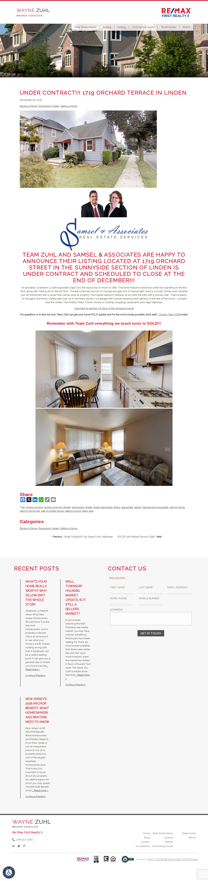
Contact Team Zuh (168, 314)
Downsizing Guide (143, 27)
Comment (116, 609)
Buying (107, 27)
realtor (137, 507)
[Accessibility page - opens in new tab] (127, 860)
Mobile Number (149, 598)
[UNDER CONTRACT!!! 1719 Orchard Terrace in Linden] (88, 185)
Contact (145, 842)
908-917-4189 (24, 839)
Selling (122, 27)
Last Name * (146, 587)
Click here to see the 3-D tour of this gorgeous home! (104, 308)
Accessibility (143, 846)
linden (55, 106)
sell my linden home (52, 511)
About (186, 27)
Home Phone (118, 598)
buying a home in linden (57, 507)
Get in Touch (151, 633)
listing (117, 507)
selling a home (73, 511)
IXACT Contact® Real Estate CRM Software (173, 859)
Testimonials (168, 27)
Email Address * (177, 587)
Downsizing (44, 106)
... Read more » (40, 790)
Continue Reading (35, 675)
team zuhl (87, 511)
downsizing (78, 507)
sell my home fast (30, 511)
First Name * (118, 587)
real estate (127, 507)
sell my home (177, 507)
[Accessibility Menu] (9, 872)
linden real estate (103, 507)
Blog (147, 837)
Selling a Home (68, 106)
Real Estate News (85, 27)
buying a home (34, 507)
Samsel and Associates (155, 507)
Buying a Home (28, 106)
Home (146, 833)
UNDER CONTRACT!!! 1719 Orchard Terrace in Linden (103, 92)
